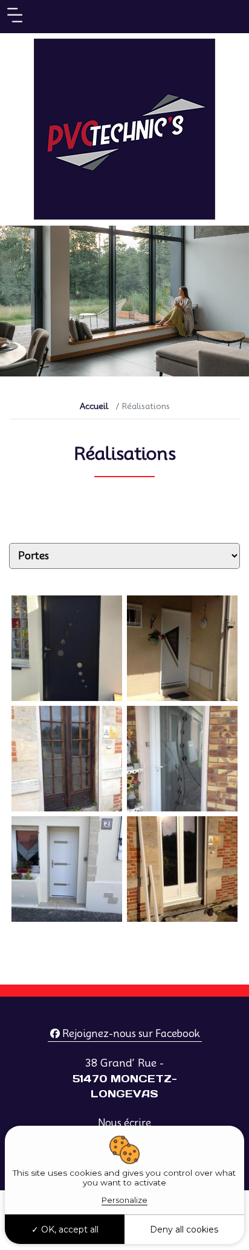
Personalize (124, 1200)
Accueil (94, 406)
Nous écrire (124, 1123)
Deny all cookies (184, 1229)
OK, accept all (69, 1229)
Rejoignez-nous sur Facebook (129, 1033)
